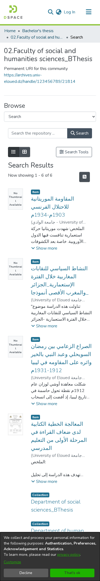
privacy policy (68, 554)
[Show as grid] (24, 152)
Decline (25, 572)
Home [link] (10, 31)
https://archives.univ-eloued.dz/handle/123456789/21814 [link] (39, 78)
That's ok (72, 572)
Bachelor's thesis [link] (38, 31)
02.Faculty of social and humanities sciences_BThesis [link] (37, 37)
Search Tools (76, 152)
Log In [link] (70, 12)
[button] (13, 12)
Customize (12, 562)
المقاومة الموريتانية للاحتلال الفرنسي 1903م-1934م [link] (52, 207)
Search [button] (82, 133)
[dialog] (50, 556)
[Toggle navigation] (88, 12)
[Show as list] (13, 152)
